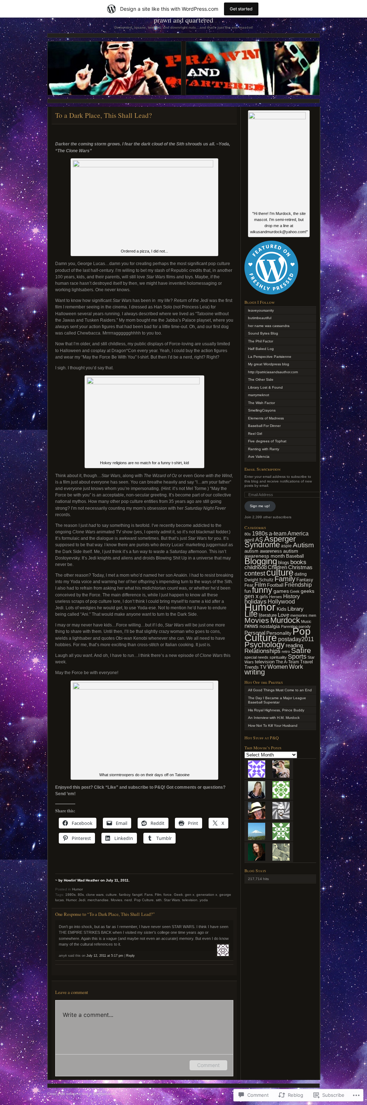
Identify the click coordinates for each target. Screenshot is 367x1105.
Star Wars (172, 900)
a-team (277, 533)
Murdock (285, 620)
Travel (306, 661)
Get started (241, 8)
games (281, 591)
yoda (204, 900)
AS (259, 540)
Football (275, 585)
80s (81, 895)
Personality (278, 633)
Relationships (262, 651)
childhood (255, 567)
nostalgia (269, 626)
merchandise (98, 900)
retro (286, 651)
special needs (256, 657)
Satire (301, 650)
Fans (148, 895)
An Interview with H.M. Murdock (274, 718)
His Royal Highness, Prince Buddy (276, 710)
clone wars (95, 895)
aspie (286, 545)
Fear (248, 585)
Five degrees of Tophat (267, 441)
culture (111, 895)
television (189, 900)
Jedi (81, 900)
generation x (206, 895)
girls (263, 596)
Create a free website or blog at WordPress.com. (81, 1093)
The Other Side (260, 379)
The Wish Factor (261, 403)
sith (159, 900)
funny (262, 590)
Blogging (260, 561)
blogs (283, 562)
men (312, 615)
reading (294, 645)
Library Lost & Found (265, 387)
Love (283, 615)
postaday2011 (296, 639)
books (298, 562)
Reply (130, 955)
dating (301, 574)
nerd (128, 900)
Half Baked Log (261, 349)
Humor (77, 889)
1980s (70, 895)
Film (158, 895)
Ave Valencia (259, 456)
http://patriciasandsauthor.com (273, 372)
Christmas (300, 567)
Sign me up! (260, 506)
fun (247, 591)
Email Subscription (262, 469)
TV (263, 667)
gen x (189, 895)
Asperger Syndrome (270, 541)
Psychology (264, 644)
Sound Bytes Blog (263, 333)
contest (254, 573)
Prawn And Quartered (183, 20)
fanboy (124, 895)
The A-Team (287, 661)
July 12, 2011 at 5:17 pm (104, 955)
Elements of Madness (266, 418)
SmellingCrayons (262, 410)
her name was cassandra (269, 326)
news (251, 626)
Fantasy (304, 579)
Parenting (289, 626)
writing (254, 672)
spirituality (278, 657)
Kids (281, 609)
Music (306, 621)
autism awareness (263, 551)
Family (285, 579)
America (298, 533)
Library (295, 609)
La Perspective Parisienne (269, 357)
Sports (297, 656)
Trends (251, 667)
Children (277, 567)
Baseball (295, 556)
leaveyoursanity (261, 310)
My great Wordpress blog (268, 364)
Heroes (275, 597)
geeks (307, 591)
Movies (116, 900)
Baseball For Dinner (264, 426)
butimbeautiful (259, 318)
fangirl (137, 895)
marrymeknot (258, 395)
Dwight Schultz (258, 579)
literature (268, 615)
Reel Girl (255, 434)
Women (277, 666)
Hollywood (281, 601)
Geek (178, 895)
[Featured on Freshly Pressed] (271, 293)
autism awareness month (271, 553)
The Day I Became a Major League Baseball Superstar (277, 700)
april (249, 540)
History (291, 596)
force (167, 895)
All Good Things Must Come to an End (280, 690)
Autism (303, 545)
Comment (208, 1065)
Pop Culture (144, 900)
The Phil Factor (260, 341)
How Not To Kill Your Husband (272, 725)
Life (251, 614)
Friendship (298, 585)
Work (296, 666)
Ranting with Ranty (263, 449)
